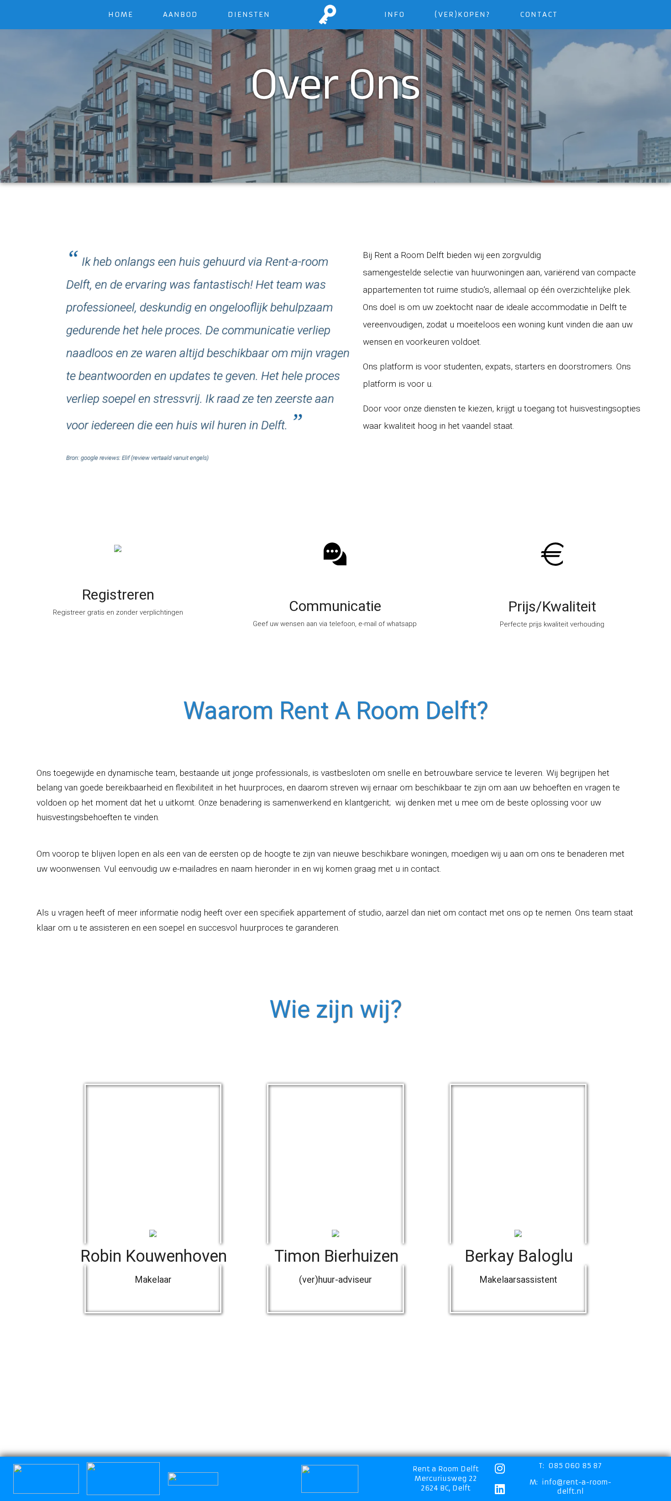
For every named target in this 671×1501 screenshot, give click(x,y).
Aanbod (180, 14)
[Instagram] (500, 1468)
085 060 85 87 (575, 1465)
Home (120, 14)
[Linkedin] (500, 1489)
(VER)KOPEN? (462, 14)
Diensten (249, 14)
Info (394, 14)
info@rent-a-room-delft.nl (576, 1487)
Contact (539, 14)
